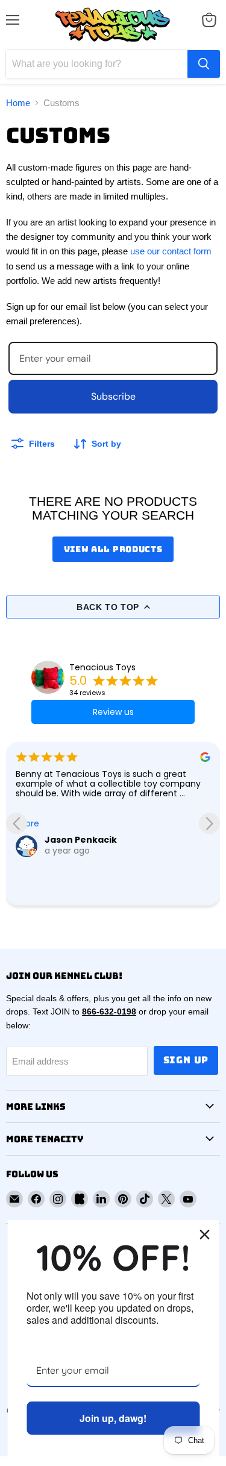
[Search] (203, 64)
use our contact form (171, 251)
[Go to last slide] (16, 823)
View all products (113, 549)
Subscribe (113, 396)
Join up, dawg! (113, 1418)
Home (18, 103)
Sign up (186, 1060)
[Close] (204, 1234)
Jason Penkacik (81, 839)
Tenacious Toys (102, 667)
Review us (113, 712)
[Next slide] (209, 823)
